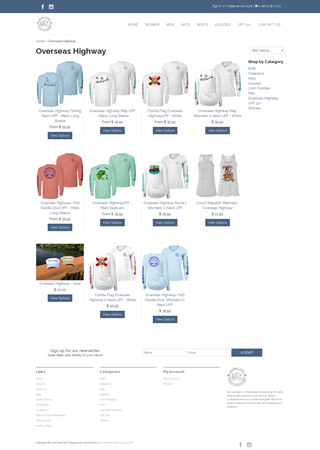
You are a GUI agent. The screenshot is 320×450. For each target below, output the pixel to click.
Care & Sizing (44, 399)
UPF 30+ (244, 25)
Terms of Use (44, 420)
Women (152, 25)
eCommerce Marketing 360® (115, 442)
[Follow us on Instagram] (51, 5)
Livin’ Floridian (259, 88)
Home (133, 25)
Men (170, 25)
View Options (60, 135)
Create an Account (239, 6)
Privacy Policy (44, 425)
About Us (41, 389)
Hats (185, 25)
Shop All (40, 383)
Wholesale (42, 404)
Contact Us (269, 25)
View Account (171, 378)
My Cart (168, 383)
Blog (38, 394)
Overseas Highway (263, 98)
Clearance (256, 73)
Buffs (202, 25)
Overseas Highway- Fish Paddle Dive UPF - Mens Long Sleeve (60, 208)
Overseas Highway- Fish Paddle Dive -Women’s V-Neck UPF (165, 300)
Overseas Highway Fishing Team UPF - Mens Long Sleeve (60, 116)
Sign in (217, 6)
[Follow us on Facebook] (42, 5)
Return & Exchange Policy (51, 415)
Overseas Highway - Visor (60, 284)
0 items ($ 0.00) (269, 6)
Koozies (223, 25)
